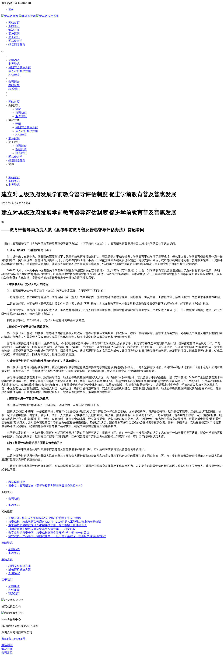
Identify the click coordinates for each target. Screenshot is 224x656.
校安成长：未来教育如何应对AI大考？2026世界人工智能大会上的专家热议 (54, 521)
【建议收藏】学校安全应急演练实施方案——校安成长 (42, 528)
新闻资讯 (14, 181)
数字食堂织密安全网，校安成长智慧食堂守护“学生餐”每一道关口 (48, 532)
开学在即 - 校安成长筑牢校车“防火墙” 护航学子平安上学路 (44, 517)
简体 (11, 9)
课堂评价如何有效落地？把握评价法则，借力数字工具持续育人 (47, 525)
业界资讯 (14, 184)
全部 (18, 109)
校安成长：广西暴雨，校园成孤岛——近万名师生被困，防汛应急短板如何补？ (57, 536)
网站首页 (14, 101)
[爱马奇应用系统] (18, 16)
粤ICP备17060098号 (13, 638)
